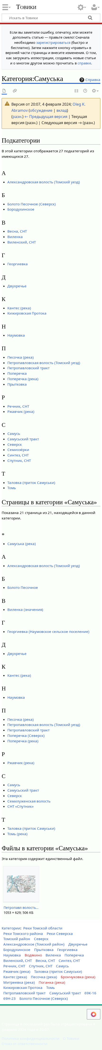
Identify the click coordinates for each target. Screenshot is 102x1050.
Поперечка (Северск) (26, 735)
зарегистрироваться (53, 42)
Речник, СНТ (18, 406)
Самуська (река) (21, 543)
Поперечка (17, 373)
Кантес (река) (19, 308)
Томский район (16, 938)
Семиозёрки (18, 449)
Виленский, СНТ (21, 242)
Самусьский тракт (23, 439)
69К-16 (90, 993)
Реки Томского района (23, 933)
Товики (26, 7)
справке (84, 63)
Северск (14, 444)
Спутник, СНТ (19, 460)
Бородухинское (20, 209)
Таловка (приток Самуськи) (31, 482)
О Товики (71, 1038)
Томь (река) (17, 833)
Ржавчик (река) (20, 411)
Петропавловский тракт (28, 367)
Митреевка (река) (19, 982)
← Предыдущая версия (45, 116)
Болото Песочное (22, 587)
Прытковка (17, 384)
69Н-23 (9, 998)
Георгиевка (17, 263)
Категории (11, 928)
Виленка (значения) (25, 609)
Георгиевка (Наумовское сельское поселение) (48, 631)
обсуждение (41, 110)
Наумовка (16, 335)
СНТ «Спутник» (20, 806)
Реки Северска (60, 933)
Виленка (15, 236)
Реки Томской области (42, 928)
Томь (11, 487)
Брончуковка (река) (78, 976)
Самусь (13, 433)
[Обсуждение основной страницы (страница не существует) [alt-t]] (15, 91)
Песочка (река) (20, 357)
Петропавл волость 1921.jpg (21, 907)
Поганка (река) (52, 982)
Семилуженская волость (29, 801)
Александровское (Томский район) (34, 944)
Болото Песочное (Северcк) (31, 204)
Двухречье (17, 286)
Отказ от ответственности (24, 1043)
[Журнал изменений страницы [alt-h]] (85, 91)
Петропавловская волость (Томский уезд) (43, 362)
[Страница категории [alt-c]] (4, 91)
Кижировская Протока (26, 313)
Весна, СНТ (17, 231)
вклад (61, 110)
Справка (92, 79)
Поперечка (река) (22, 378)
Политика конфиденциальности (30, 1038)
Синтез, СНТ (18, 455)
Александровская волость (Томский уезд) (43, 182)
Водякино (33, 955)
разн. (17, 116)
